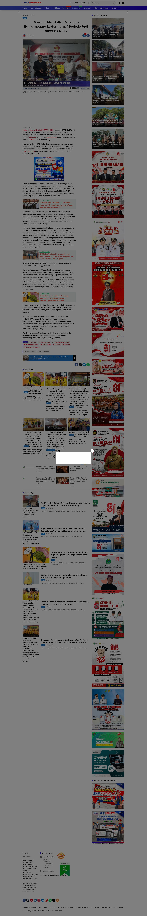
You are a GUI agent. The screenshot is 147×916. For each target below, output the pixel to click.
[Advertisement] (73, 457)
